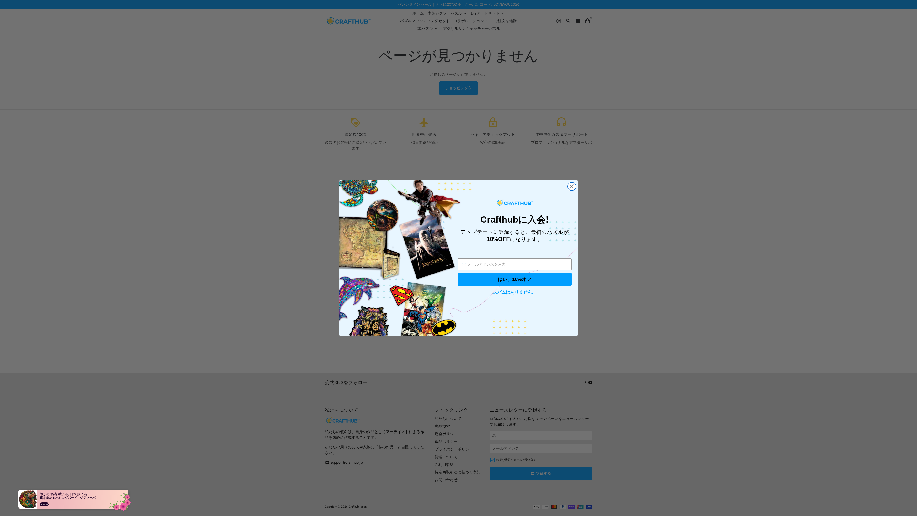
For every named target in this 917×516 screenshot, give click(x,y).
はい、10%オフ (514, 279)
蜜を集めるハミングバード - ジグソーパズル (70, 498)
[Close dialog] (572, 186)
